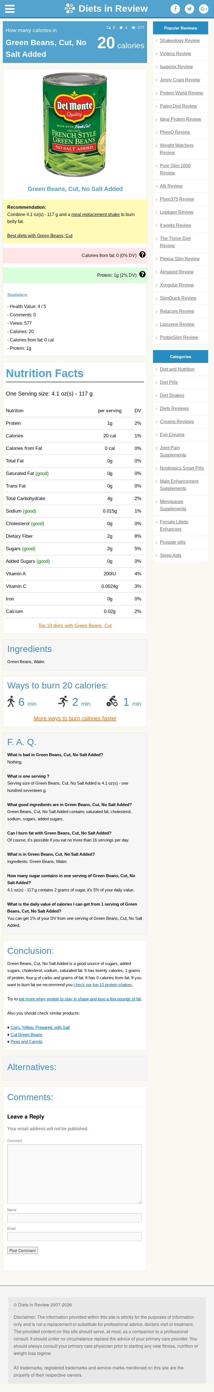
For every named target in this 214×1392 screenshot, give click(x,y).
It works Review (175, 225)
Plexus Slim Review (180, 258)
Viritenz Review (175, 53)
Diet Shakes (172, 395)
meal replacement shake (95, 214)
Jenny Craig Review (180, 79)
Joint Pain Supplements (173, 451)
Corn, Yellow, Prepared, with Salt (40, 1027)
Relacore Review (177, 311)
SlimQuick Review (178, 298)
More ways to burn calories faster (75, 718)
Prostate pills (173, 542)
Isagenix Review (176, 66)
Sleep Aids (170, 555)
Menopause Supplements (173, 505)
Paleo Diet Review (178, 106)
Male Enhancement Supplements (179, 485)
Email (11, 1228)
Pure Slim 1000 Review (175, 169)
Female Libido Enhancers (174, 526)
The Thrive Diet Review (175, 242)
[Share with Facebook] (175, 9)
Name (11, 1209)
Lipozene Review (177, 324)
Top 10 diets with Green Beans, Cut (75, 625)
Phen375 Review (177, 199)
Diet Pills (169, 382)
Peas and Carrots (27, 1041)
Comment (14, 1140)
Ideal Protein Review (180, 119)
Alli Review (171, 186)
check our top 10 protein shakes (103, 984)
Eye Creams (172, 434)
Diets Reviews (174, 408)
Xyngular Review (177, 285)
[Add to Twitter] (189, 9)
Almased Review (177, 272)
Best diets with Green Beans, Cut (39, 235)
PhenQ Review (175, 132)
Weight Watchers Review (176, 149)
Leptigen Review (176, 212)
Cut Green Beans (26, 1034)
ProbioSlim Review (179, 337)
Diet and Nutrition (177, 369)
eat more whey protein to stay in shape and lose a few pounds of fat (80, 998)
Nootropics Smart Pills (182, 468)
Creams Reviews (177, 421)
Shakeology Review (180, 40)
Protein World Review (181, 93)
